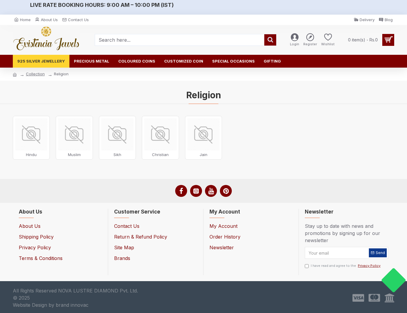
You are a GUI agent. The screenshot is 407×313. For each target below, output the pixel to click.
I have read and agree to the (345, 266)
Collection (35, 73)
